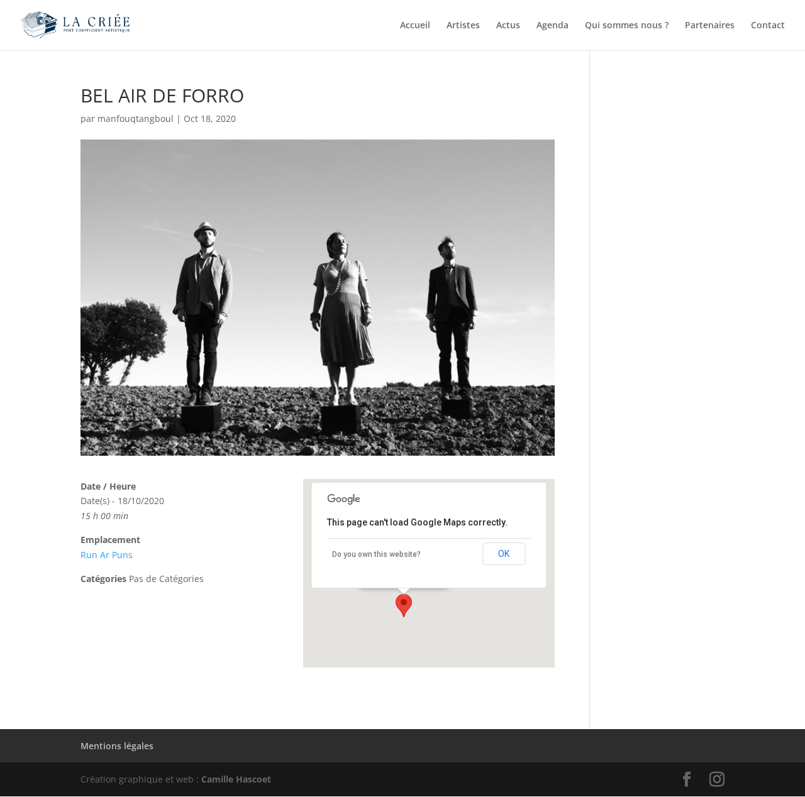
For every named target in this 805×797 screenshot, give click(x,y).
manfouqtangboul (135, 118)
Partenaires (710, 26)
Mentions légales (116, 746)
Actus (508, 26)
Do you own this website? (376, 554)
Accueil (415, 26)
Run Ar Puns (106, 555)
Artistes (463, 26)
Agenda (552, 26)
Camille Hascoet (236, 779)
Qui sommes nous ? (627, 26)
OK (503, 554)
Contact (768, 26)
